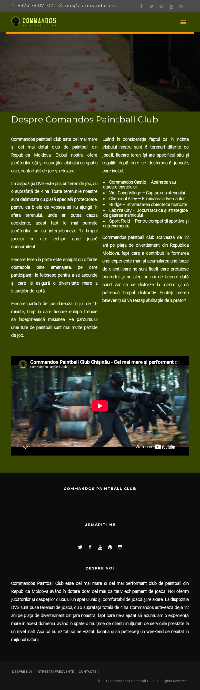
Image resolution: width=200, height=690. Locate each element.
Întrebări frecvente (55, 671)
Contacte (87, 671)
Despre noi (22, 671)
